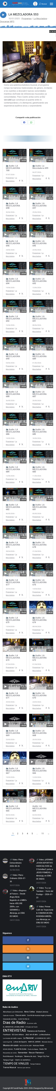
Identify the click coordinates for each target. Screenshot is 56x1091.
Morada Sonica (47, 1042)
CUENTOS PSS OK (23, 1019)
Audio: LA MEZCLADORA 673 (13, 657)
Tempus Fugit (8, 1060)
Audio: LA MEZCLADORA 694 (13, 281)
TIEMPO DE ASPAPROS (22, 1060)
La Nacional (28, 1038)
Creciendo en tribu (10, 1019)
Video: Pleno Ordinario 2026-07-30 (18, 878)
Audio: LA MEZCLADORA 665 (13, 808)
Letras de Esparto (20, 1042)
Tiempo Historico (35, 1064)
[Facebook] (20, 181)
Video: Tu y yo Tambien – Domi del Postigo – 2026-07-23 (44, 893)
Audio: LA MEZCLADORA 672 (39, 657)
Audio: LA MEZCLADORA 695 (39, 243)
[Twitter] (22, 181)
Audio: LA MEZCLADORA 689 (39, 356)
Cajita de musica (8, 1015)
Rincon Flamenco (36, 1052)
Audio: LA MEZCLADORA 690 (13, 356)
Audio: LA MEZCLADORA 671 (13, 695)
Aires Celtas (29, 1012)
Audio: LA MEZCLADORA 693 (39, 281)
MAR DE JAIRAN (34, 1042)
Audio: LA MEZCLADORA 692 (13, 318)
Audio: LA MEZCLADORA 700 (13, 168)
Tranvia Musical (9, 1067)
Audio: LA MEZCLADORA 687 (39, 394)
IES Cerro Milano (18, 1035)
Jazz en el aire (31, 1034)
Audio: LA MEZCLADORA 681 (39, 507)
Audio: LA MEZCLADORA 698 (13, 205)
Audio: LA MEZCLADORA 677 (13, 582)
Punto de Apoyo (33, 1049)
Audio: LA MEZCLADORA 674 (39, 620)
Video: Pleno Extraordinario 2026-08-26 (16, 862)
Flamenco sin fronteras (36, 1031)
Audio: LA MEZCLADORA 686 (13, 431)
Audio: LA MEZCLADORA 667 (13, 770)
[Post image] (5, 860)
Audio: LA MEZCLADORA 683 (39, 469)
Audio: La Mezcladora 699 (40, 167)
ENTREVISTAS (14, 1030)
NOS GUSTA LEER (26, 1045)
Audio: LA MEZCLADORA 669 (13, 733)
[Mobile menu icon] (51, 4)
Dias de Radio (14, 1022)
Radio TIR (43, 1049)
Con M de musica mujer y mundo (39, 1015)
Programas (26, 18)
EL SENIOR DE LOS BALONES (13, 1027)
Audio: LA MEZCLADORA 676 (39, 582)
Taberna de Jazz (30, 1056)
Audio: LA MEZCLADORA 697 (39, 205)
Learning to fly (7, 1042)
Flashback (7, 1035)
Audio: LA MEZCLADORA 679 (13, 544)
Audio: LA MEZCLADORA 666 (39, 770)
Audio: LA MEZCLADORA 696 (13, 243)
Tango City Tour (43, 1056)
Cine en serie (20, 1015)
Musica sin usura (10, 1045)
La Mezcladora (40, 18)
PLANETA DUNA (20, 1049)
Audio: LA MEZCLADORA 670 (39, 695)
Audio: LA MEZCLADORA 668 (39, 733)
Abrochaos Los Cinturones (13, 1012)
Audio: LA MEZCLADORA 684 (13, 469)
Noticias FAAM (38, 1045)
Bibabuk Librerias (42, 1012)
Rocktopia (19, 1056)
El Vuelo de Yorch (32, 1027)
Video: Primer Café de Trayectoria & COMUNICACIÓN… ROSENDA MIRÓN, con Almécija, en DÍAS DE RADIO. (44, 914)
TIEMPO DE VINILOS (16, 1063)
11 (42, 833)
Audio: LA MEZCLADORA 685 (39, 431)
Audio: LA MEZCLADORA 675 (13, 620)
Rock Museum (8, 1056)
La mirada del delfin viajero (12, 1038)
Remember (22, 1052)
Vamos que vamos (23, 1067)
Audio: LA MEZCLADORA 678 (39, 544)
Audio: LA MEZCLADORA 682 (13, 507)
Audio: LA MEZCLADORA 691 (39, 318)
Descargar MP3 (7, 21)
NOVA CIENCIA (8, 1049)
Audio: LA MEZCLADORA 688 (13, 394)
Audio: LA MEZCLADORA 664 (39, 808)
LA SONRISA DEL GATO (42, 1038)
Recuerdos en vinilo (10, 1053)
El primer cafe (32, 1023)
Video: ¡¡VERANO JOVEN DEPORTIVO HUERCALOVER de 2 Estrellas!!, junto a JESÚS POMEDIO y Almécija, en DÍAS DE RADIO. (44, 869)
